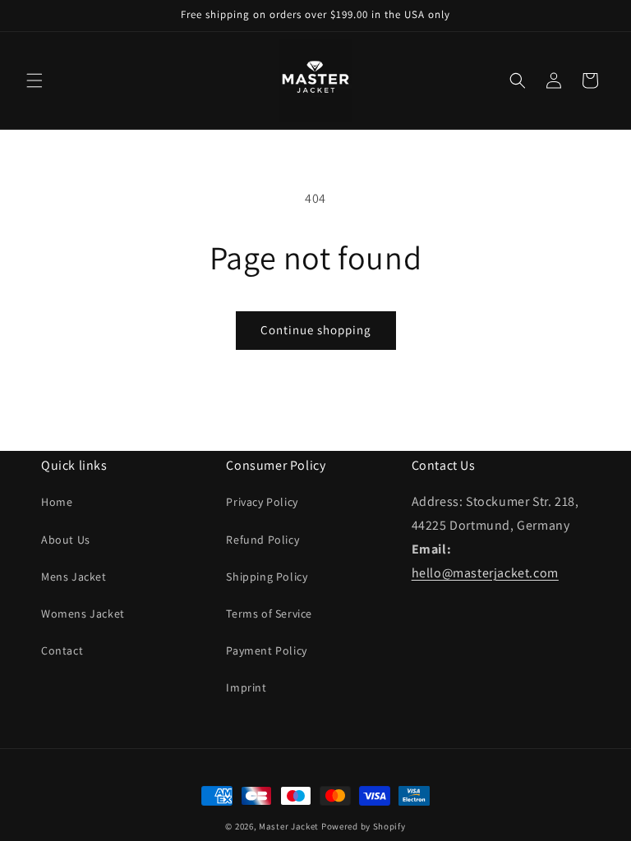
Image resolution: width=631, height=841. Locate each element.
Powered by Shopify (363, 826)
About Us (65, 539)
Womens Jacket (83, 613)
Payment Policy (266, 650)
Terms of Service (269, 613)
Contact (62, 650)
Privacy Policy (261, 501)
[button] (34, 80)
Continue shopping (315, 330)
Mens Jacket (74, 576)
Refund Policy (262, 539)
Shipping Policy (266, 576)
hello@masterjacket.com (485, 572)
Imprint (246, 687)
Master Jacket (289, 826)
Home (56, 501)
